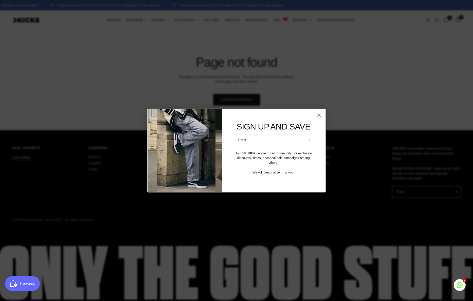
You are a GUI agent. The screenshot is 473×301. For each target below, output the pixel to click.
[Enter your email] (308, 140)
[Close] (319, 115)
